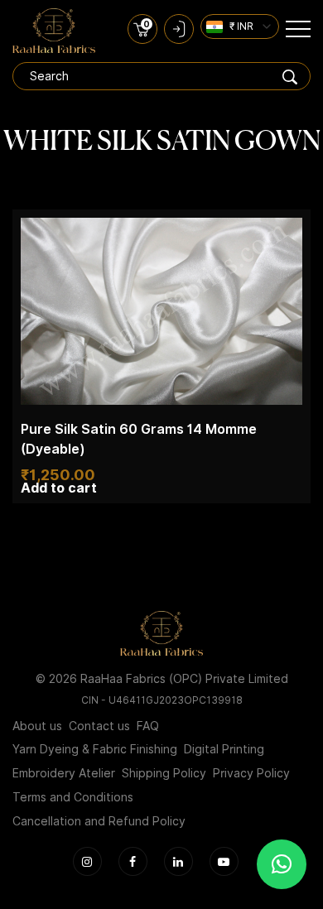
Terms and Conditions (72, 797)
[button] (281, 864)
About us (37, 726)
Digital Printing (224, 749)
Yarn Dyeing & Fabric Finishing (94, 749)
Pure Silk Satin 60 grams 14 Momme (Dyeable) (139, 439)
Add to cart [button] (59, 488)
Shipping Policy (164, 773)
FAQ (148, 726)
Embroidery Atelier (63, 773)
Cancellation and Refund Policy (99, 821)
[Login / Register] (179, 29)
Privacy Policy (251, 773)
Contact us (99, 726)
